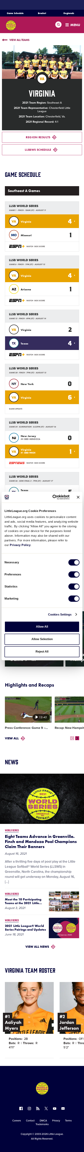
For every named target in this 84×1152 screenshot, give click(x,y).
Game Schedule (15, 13)
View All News (37, 947)
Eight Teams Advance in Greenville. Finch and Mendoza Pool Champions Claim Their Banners (41, 841)
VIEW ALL (12, 738)
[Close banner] (78, 497)
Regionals (68, 13)
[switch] (74, 574)
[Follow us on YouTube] (54, 1108)
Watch (29, 246)
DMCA (43, 1120)
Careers (16, 1120)
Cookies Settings (60, 614)
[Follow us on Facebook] (21, 1108)
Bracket (42, 13)
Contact (30, 1120)
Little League (55, 1134)
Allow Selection (42, 639)
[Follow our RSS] (37, 1108)
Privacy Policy (20, 545)
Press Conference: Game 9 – (26, 728)
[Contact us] (63, 1108)
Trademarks (42, 1124)
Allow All (42, 626)
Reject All (42, 651)
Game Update (15, 409)
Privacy (56, 1120)
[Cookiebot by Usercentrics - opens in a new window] (53, 497)
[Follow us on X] (46, 1108)
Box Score (39, 246)
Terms (68, 1120)
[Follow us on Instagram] (29, 1108)
